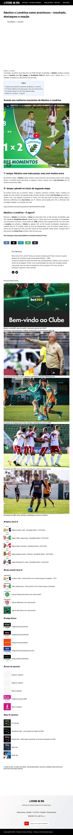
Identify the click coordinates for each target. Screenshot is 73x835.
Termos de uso (51, 812)
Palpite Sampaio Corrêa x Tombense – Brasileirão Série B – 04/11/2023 (32, 554)
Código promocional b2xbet (20, 626)
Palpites (57, 2)
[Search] (68, 2)
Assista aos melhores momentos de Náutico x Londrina (23, 87)
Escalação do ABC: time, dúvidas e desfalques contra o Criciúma (26, 515)
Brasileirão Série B (33, 767)
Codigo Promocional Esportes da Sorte (23, 650)
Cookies (43, 812)
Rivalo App (15, 755)
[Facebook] (6, 242)
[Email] (35, 242)
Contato (28, 812)
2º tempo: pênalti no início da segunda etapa (20, 91)
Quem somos (21, 812)
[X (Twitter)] (14, 242)
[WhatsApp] (28, 242)
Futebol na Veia (8, 767)
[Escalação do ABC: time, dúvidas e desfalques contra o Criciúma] (36, 492)
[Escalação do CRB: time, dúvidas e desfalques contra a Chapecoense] (36, 446)
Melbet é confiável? (17, 683)
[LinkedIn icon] (13, 272)
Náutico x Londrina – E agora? (15, 93)
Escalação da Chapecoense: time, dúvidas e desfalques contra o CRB (27, 423)
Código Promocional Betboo (20, 642)
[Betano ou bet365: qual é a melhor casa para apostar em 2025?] (36, 305)
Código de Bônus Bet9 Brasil (20, 658)
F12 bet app (15, 723)
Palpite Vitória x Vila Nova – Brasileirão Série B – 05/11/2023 (29, 546)
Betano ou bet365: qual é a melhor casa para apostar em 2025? (25, 328)
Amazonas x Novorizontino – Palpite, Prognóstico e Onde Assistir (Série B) (29, 330)
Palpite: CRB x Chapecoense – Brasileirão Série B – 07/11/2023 (30, 538)
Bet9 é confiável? (17, 691)
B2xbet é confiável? (17, 675)
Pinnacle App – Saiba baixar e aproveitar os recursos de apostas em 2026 (33, 739)
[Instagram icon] (16, 272)
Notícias (25, 2)
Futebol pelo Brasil (20, 767)
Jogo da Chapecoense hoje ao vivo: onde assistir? (26, 594)
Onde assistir (48, 2)
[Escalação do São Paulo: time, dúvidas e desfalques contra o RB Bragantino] (36, 353)
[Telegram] (21, 242)
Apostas (65, 2)
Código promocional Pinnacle (20, 634)
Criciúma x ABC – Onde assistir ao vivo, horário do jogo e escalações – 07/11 (34, 578)
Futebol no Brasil (35, 2)
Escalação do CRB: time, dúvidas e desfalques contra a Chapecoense (27, 469)
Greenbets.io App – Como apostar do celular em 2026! (28, 731)
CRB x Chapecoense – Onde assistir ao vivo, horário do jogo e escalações (33, 586)
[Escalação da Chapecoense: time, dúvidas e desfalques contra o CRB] (36, 400)
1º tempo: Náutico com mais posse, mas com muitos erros (24, 89)
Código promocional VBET (19, 699)
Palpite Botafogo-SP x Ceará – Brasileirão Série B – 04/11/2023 (30, 562)
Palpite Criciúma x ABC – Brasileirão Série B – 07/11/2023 (28, 530)
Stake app (15, 747)
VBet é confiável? (17, 707)
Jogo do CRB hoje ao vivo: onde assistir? (24, 602)
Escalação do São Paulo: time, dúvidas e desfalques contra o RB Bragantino (29, 377)
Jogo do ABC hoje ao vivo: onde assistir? (24, 610)
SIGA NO (31, 816)
